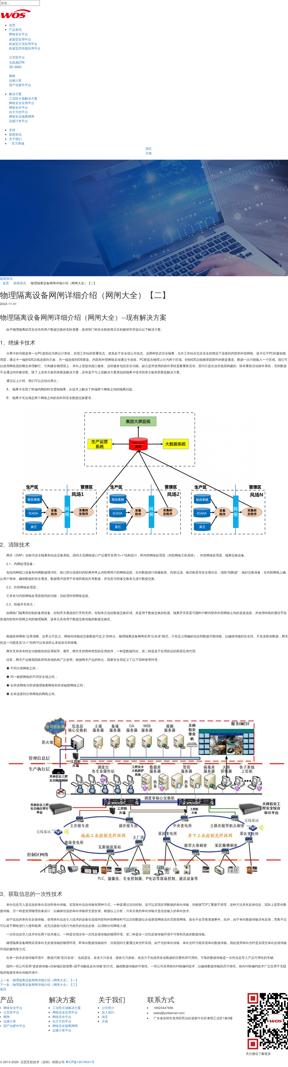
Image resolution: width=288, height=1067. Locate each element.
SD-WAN (15, 67)
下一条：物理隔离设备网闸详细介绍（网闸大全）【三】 (39, 984)
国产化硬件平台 (20, 85)
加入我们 (108, 1012)
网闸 (12, 76)
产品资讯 (15, 29)
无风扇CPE (17, 62)
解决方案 (15, 94)
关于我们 (15, 139)
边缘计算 (15, 80)
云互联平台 (17, 57)
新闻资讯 (15, 134)
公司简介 (108, 1007)
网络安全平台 (18, 34)
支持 (12, 130)
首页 (12, 25)
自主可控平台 (18, 112)
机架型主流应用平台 (23, 43)
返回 (3, 989)
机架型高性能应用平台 (24, 48)
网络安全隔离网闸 (21, 116)
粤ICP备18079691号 (79, 1062)
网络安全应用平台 (21, 103)
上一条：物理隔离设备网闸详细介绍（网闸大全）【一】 (39, 980)
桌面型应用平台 (20, 39)
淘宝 (148, 148)
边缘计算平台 (18, 121)
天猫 (148, 153)
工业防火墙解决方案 (23, 98)
